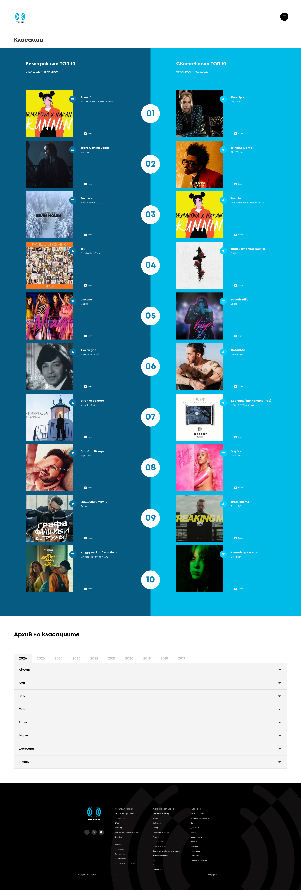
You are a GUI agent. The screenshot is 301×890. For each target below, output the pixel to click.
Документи (195, 828)
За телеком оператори (125, 863)
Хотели (156, 818)
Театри (156, 865)
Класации (194, 846)
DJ (154, 860)
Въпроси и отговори (198, 860)
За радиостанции (122, 849)
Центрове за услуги (161, 832)
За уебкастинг (121, 858)
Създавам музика (124, 809)
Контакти (194, 865)
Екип (192, 823)
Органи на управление (199, 818)
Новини (193, 832)
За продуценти (121, 818)
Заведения (157, 823)
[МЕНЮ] (284, 16)
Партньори (195, 851)
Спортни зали (158, 841)
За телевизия (120, 854)
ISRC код (118, 828)
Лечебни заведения (160, 855)
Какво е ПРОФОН (197, 814)
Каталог (194, 841)
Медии (118, 844)
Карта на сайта (121, 875)
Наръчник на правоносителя (127, 832)
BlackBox (118, 837)
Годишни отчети (197, 837)
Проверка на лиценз (161, 814)
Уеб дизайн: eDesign (215, 875)
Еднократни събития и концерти (166, 851)
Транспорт (157, 837)
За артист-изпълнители (125, 814)
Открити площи (159, 846)
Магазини (157, 828)
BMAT (117, 823)
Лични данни (195, 855)
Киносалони (157, 869)
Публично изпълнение (163, 809)
